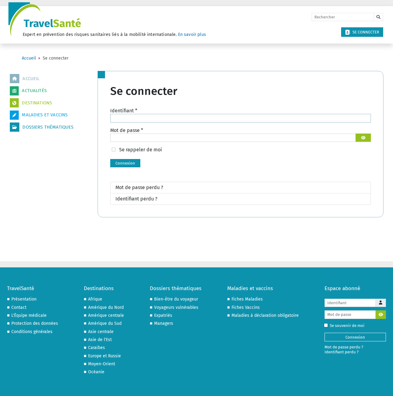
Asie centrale (101, 331)
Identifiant (123, 111)
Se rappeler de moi (140, 150)
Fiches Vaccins (246, 307)
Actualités (34, 90)
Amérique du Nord (106, 307)
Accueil (30, 78)
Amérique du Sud (105, 323)
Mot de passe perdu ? (139, 187)
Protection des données (34, 323)
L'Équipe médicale (29, 315)
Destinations (37, 103)
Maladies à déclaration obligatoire (265, 315)
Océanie (96, 372)
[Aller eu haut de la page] (382, 385)
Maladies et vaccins (45, 115)
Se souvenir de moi (347, 325)
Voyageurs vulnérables (176, 307)
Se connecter (365, 32)
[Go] (378, 17)
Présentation (24, 299)
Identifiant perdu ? (136, 199)
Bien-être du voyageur (176, 299)
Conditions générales (32, 331)
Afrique (95, 299)
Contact (18, 307)
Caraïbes (96, 347)
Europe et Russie (104, 356)
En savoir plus (192, 34)
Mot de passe (126, 130)
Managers (163, 323)
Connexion (125, 163)
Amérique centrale (106, 315)
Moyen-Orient (101, 364)
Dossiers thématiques (47, 127)
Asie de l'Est (100, 339)
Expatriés (163, 315)
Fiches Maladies (247, 299)
